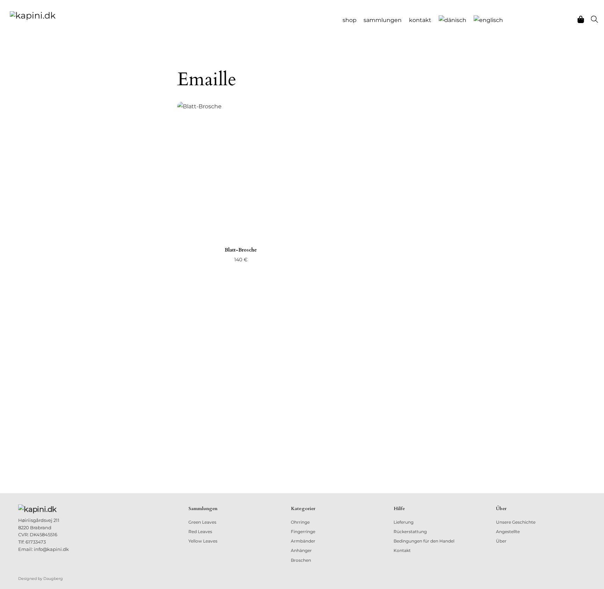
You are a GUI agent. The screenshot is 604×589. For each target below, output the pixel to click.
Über (501, 541)
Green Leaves (202, 522)
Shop (350, 20)
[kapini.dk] (33, 14)
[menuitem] (453, 20)
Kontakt (420, 20)
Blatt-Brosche (241, 250)
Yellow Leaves (202, 541)
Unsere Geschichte (515, 522)
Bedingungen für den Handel (424, 541)
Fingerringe (303, 531)
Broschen (301, 560)
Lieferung (404, 522)
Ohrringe (300, 522)
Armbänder (303, 541)
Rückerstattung (410, 531)
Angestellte (508, 531)
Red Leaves (200, 531)
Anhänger (301, 550)
